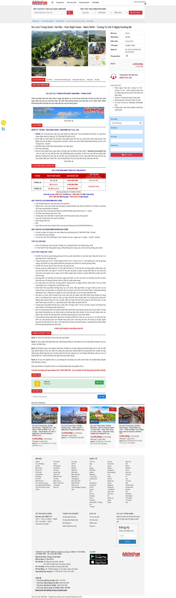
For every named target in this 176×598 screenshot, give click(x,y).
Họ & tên (114, 137)
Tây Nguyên (75, 479)
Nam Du (56, 487)
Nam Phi (128, 461)
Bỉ (126, 476)
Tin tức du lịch (94, 517)
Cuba (109, 476)
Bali (127, 483)
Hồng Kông (93, 483)
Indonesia (93, 485)
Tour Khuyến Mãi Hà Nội (42, 485)
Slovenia (110, 494)
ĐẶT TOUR (128, 155)
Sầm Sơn (56, 474)
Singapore (111, 470)
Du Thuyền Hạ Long (41, 483)
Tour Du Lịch (71, 2)
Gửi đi (127, 542)
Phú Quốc (56, 461)
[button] (34, 48)
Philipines (111, 487)
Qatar (109, 500)
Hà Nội (37, 461)
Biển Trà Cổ (75, 485)
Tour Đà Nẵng (39, 464)
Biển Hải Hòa (39, 481)
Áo (108, 496)
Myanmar (111, 481)
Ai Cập (110, 461)
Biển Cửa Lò (57, 481)
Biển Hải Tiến (57, 476)
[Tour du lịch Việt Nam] (39, 3)
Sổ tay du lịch (84, 2)
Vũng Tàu (38, 470)
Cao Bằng (56, 485)
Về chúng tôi (67, 523)
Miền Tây (74, 470)
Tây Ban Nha (130, 485)
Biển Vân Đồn (76, 474)
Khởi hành (114, 119)
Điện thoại (114, 145)
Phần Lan (111, 498)
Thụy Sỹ (128, 481)
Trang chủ (60, 2)
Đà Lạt (74, 466)
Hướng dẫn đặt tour (69, 517)
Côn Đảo (56, 470)
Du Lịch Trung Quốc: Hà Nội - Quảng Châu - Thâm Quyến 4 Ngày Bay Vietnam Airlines (72, 428)
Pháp (127, 470)
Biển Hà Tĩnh (75, 483)
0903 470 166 (125, 77)
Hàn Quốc (111, 464)
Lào (127, 479)
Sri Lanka (128, 500)
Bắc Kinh (94, 421)
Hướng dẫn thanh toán (70, 520)
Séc (127, 491)
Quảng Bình (39, 474)
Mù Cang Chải (76, 481)
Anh (91, 491)
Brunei (92, 489)
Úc (90, 466)
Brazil (109, 466)
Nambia (128, 468)
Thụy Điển (129, 498)
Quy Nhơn (56, 468)
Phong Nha (56, 466)
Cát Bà (37, 466)
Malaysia (92, 474)
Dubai (109, 483)
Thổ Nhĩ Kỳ (111, 489)
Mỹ (127, 464)
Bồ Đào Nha (129, 487)
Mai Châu (75, 472)
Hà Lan (110, 479)
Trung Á (92, 506)
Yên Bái (55, 479)
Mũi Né (74, 468)
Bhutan (128, 489)
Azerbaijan (129, 496)
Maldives (110, 485)
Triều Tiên (111, 491)
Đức (109, 474)
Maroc (128, 466)
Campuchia (93, 479)
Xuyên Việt (56, 472)
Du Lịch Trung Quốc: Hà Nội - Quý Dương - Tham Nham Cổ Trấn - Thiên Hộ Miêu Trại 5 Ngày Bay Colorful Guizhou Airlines (131, 429)
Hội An (74, 464)
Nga (91, 464)
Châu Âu (92, 500)
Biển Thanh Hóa (58, 483)
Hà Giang (38, 476)
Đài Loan (128, 472)
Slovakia (128, 494)
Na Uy (91, 498)
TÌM (136, 13)
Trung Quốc (60, 21)
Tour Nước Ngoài (47, 21)
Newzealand (112, 472)
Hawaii (92, 472)
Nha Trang (38, 468)
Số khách (114, 128)
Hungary (92, 496)
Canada (128, 474)
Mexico (110, 468)
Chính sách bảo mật (70, 526)
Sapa (55, 464)
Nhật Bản (92, 470)
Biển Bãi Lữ (75, 476)
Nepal (109, 502)
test (127, 502)
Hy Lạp (92, 494)
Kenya (92, 468)
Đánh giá (99, 382)
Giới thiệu (95, 2)
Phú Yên (38, 479)
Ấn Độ (91, 487)
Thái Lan (92, 461)
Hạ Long (74, 461)
